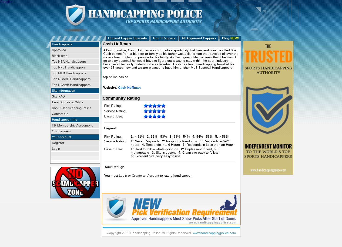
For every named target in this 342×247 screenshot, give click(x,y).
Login (56, 148)
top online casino (115, 77)
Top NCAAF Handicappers (71, 79)
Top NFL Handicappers (69, 67)
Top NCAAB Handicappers (71, 85)
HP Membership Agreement (72, 125)
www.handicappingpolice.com (214, 233)
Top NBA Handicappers (69, 61)
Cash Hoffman (129, 87)
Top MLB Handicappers (69, 73)
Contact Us (60, 114)
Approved (59, 50)
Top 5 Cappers (164, 38)
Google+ (6, 1)
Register (58, 143)
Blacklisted (59, 56)
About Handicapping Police (71, 108)
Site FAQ (58, 96)
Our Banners (61, 131)
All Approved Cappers (198, 38)
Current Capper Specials (127, 38)
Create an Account (145, 175)
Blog (230, 38)
